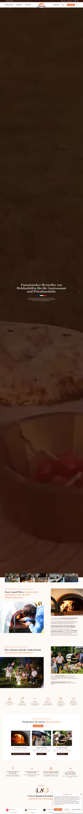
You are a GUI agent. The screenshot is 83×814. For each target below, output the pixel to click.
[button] (80, 794)
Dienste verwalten (57, 806)
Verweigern (67, 809)
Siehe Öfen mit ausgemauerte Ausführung (19, 753)
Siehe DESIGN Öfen (61, 753)
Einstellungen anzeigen (76, 809)
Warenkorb (64, 1)
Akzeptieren (58, 809)
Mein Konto (70, 1)
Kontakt (72, 4)
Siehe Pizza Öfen (40, 753)
